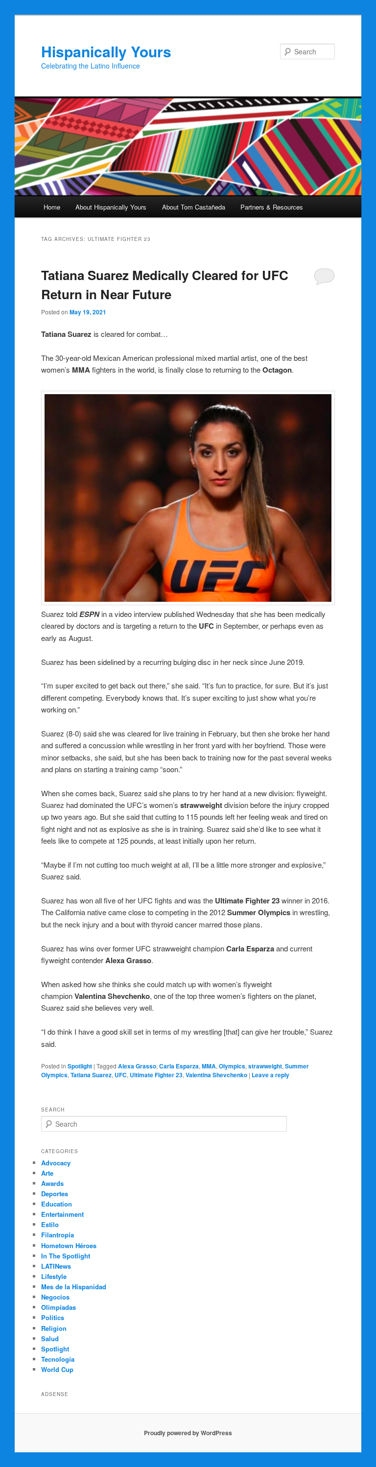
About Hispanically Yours (110, 207)
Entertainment (62, 1214)
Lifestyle (54, 1276)
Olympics (232, 1066)
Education (56, 1203)
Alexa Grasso (137, 1066)
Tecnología (57, 1359)
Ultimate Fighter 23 (156, 1074)
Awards (52, 1183)
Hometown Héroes (68, 1245)
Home (52, 207)
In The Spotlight (65, 1255)
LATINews (56, 1266)
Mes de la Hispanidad (73, 1286)
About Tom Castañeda (193, 207)
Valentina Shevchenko (216, 1074)
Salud (50, 1338)
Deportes (54, 1193)
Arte (47, 1173)
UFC (121, 1074)
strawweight (265, 1066)
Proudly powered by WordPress (188, 1432)
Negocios (55, 1296)
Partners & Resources (271, 207)
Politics (52, 1317)
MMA (209, 1066)
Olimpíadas (58, 1307)
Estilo (50, 1224)
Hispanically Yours (106, 51)
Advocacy (55, 1162)
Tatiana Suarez (91, 1074)
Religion (54, 1328)
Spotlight (80, 1066)
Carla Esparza (179, 1066)
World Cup (57, 1369)
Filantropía (57, 1234)
